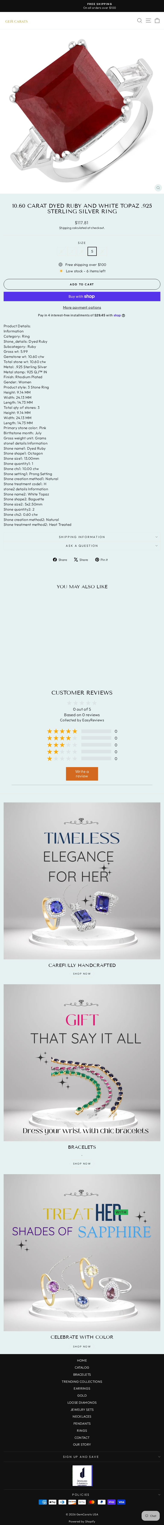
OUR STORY (82, 1444)
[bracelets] (82, 1062)
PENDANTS (82, 1423)
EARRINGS (82, 1388)
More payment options (82, 307)
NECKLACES (82, 1416)
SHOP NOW (82, 973)
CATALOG (82, 1367)
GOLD (82, 1395)
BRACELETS (82, 1374)
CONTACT (82, 1438)
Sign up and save (81, 1457)
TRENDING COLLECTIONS (82, 1382)
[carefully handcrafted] (82, 880)
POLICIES (81, 1495)
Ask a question (82, 546)
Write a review (82, 774)
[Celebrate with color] (82, 1252)
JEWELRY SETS (82, 1410)
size (82, 243)
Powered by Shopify (82, 1521)
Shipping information (82, 537)
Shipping (65, 228)
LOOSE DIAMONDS (82, 1403)
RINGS (82, 1431)
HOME (82, 1360)
